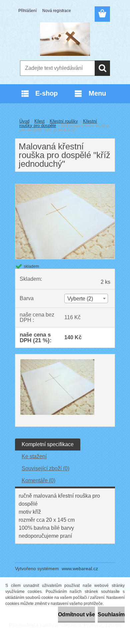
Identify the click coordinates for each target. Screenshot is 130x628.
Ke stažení (34, 456)
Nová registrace (56, 10)
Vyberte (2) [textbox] (80, 298)
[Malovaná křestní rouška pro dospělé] (65, 187)
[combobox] (86, 298)
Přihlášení (27, 10)
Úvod (24, 121)
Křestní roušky (64, 121)
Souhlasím (111, 614)
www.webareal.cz (80, 568)
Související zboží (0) (45, 468)
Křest (39, 121)
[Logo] (65, 39)
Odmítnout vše (76, 614)
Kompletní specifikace (48, 444)
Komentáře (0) (38, 480)
